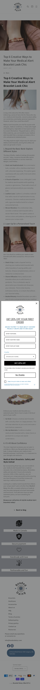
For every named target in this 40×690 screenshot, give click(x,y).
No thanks (20, 375)
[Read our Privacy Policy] (34, 384)
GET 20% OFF (20, 363)
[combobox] (20, 356)
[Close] (36, 303)
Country (6, 352)
